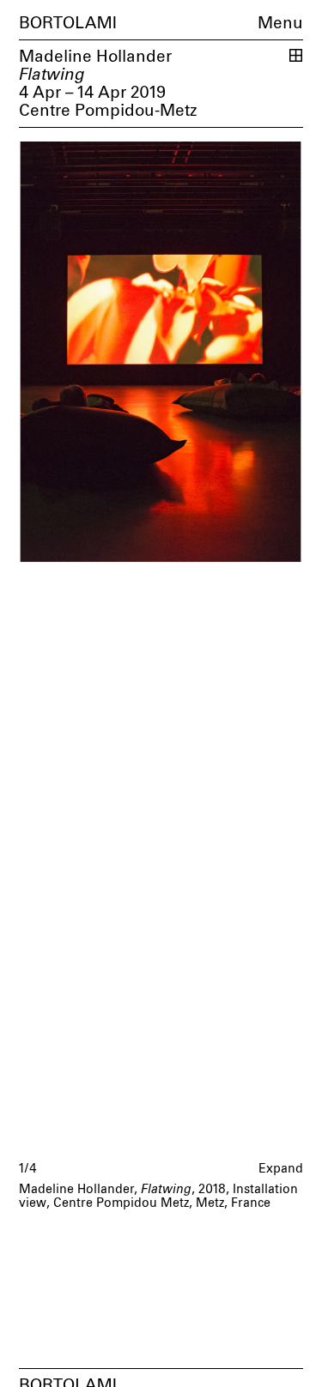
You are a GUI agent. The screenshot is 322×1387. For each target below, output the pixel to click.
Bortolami (68, 23)
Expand (280, 1169)
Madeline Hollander (95, 57)
